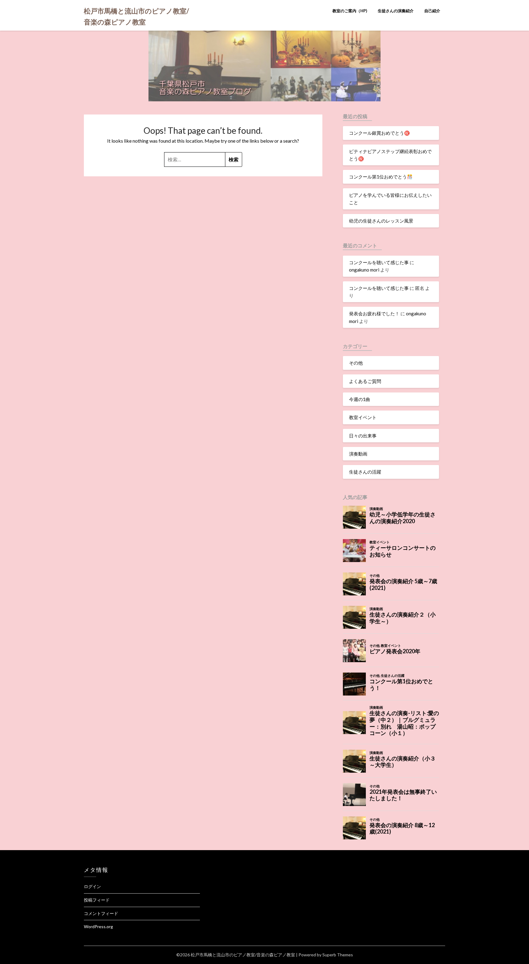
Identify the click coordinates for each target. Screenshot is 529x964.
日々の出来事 (363, 435)
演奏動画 (358, 453)
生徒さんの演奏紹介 (396, 10)
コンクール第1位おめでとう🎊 (381, 176)
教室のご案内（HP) (349, 10)
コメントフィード (101, 913)
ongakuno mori (364, 269)
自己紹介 (432, 10)
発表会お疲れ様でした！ (374, 313)
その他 (356, 363)
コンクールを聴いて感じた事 (379, 262)
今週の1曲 (359, 399)
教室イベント (363, 417)
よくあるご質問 (365, 381)
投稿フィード (97, 899)
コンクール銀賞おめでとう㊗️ (379, 133)
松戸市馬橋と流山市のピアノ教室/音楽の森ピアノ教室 (136, 16)
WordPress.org (98, 926)
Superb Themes (337, 954)
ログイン (92, 886)
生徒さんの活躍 (365, 471)
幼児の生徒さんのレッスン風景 (381, 220)
